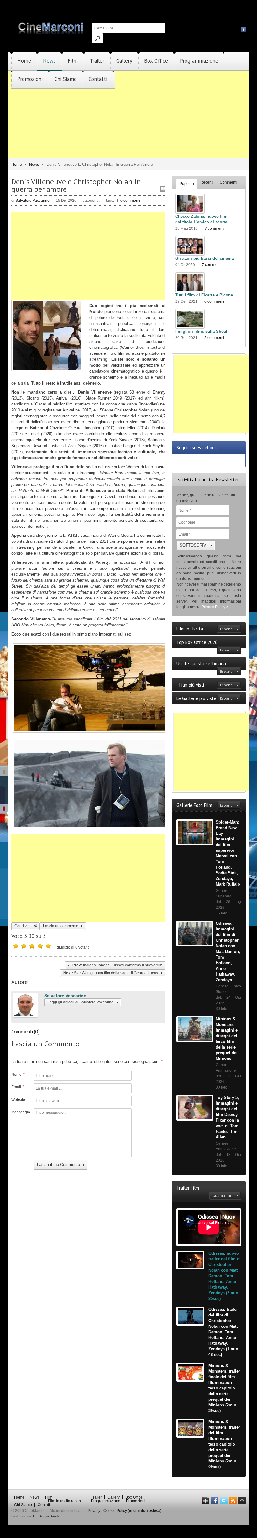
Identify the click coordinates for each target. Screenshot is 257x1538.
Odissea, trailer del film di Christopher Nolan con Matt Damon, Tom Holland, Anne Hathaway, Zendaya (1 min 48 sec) (223, 1332)
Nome (18, 1074)
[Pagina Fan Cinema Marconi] (243, 29)
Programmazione (199, 60)
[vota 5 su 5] (48, 946)
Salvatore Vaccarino (65, 995)
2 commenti (214, 338)
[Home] (51, 32)
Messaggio (20, 1112)
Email (17, 1087)
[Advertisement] (128, 132)
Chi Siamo (66, 79)
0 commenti (130, 200)
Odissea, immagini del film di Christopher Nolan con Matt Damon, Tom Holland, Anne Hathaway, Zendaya (228, 951)
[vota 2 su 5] (23, 946)
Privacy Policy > (215, 607)
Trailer (97, 60)
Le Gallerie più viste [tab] (204, 698)
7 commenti (214, 228)
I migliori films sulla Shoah (201, 331)
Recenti (206, 182)
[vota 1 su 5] (15, 946)
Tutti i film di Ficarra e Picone (204, 295)
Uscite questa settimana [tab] (204, 667)
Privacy (94, 1511)
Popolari (187, 183)
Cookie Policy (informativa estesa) (132, 1511)
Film (73, 60)
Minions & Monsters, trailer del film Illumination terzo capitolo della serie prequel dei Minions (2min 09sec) (224, 1444)
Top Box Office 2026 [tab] (204, 645)
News (49, 60)
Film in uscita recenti (65, 1501)
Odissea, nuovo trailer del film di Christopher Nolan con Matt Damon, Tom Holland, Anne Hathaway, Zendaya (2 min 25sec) (224, 1276)
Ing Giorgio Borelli (46, 1516)
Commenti (228, 182)
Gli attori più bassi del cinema (204, 258)
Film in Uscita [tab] (204, 629)
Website (18, 1099)
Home (24, 60)
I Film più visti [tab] (204, 685)
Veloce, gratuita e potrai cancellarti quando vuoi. (205, 498)
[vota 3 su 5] (31, 946)
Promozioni (30, 79)
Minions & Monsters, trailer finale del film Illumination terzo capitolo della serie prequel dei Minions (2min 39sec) (224, 1388)
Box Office (156, 60)
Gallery (124, 60)
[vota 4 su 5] (40, 946)
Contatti (98, 79)
